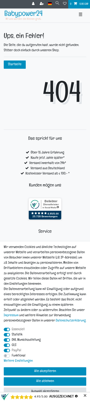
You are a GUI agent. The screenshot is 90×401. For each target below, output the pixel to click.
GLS (14, 345)
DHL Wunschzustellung (26, 340)
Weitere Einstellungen (18, 361)
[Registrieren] (42, 4)
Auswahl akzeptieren (45, 391)
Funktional (19, 356)
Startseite (15, 65)
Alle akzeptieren (45, 371)
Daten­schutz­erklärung (71, 321)
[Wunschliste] (64, 4)
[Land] (50, 4)
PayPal (16, 351)
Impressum (11, 315)
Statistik (17, 335)
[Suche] (57, 4)
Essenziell (18, 329)
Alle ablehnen (45, 381)
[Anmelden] (33, 4)
